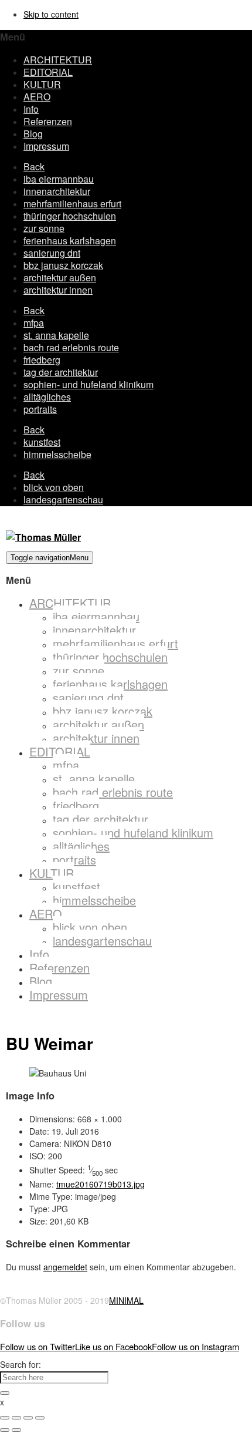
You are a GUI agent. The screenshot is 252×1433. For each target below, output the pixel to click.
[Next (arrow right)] (16, 1430)
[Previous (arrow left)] (4, 1430)
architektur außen (59, 277)
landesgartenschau (63, 499)
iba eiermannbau (58, 179)
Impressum (46, 146)
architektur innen (58, 290)
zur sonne (43, 228)
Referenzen (47, 121)
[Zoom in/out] (40, 1417)
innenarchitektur (56, 191)
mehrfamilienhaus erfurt (72, 203)
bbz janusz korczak (63, 265)
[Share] (16, 1417)
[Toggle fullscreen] (28, 1417)
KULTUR (42, 84)
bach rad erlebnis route (71, 347)
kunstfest (41, 442)
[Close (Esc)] (4, 1417)
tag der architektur (60, 372)
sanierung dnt (51, 253)
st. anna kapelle (56, 335)
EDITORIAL (48, 72)
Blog (33, 133)
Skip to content (51, 14)
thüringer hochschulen (69, 216)
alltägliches (47, 396)
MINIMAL (126, 1300)
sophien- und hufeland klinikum (88, 384)
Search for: (20, 1364)
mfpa (33, 322)
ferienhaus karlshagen (69, 240)
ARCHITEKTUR (57, 59)
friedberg (41, 359)
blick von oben (53, 487)
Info (31, 109)
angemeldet (65, 1267)
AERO (36, 96)
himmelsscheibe (57, 454)
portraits (40, 409)
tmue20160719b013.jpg (100, 1184)
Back (34, 166)
